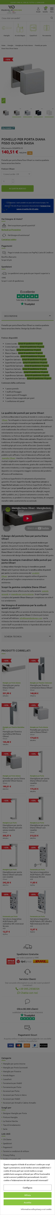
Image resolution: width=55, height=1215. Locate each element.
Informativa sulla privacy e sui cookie (36, 1209)
